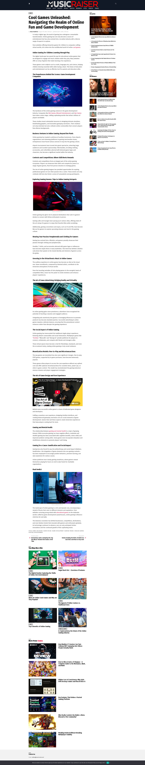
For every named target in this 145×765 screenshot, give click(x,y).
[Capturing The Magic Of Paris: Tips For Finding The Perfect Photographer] (93, 131)
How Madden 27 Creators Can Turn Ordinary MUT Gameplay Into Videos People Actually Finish (70, 646)
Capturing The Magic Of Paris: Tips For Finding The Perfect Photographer (107, 130)
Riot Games (52, 113)
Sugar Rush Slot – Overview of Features (71, 570)
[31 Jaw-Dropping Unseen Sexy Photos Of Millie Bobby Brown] (93, 149)
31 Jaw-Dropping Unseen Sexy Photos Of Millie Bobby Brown (107, 148)
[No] (110, 762)
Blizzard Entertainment (63, 113)
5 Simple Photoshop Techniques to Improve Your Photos (106, 136)
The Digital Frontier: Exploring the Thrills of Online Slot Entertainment (42, 574)
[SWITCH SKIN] (29, 3)
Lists (54, 8)
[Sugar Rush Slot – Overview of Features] (72, 558)
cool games (76, 47)
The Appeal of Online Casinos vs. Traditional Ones (69, 604)
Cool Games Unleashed (36, 531)
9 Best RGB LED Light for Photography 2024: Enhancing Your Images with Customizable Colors (107, 125)
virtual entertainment (36, 532)
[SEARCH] (115, 3)
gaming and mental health (57, 431)
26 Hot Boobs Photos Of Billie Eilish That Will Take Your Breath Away (106, 100)
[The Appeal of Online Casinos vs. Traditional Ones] (72, 588)
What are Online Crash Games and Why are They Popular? (43, 599)
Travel (97, 8)
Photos (59, 8)
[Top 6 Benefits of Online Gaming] (43, 615)
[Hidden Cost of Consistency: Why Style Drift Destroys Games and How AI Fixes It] (42, 686)
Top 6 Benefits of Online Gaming (39, 626)
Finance (60, 628)
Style (85, 8)
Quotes (72, 8)
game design (47, 531)
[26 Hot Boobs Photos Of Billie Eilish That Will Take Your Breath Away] (103, 25)
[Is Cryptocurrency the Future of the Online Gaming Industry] (72, 617)
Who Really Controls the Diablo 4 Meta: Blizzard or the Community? (71, 716)
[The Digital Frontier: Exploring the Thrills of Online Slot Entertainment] (43, 560)
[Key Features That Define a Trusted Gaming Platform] (42, 704)
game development (58, 531)
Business (79, 8)
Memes (66, 8)
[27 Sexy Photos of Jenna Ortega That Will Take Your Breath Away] (103, 88)
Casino (30, 571)
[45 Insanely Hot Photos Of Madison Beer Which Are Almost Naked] (93, 114)
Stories (48, 8)
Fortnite (35, 338)
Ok (107, 762)
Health (91, 8)
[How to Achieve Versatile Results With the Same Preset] (93, 120)
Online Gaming (79, 531)
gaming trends (69, 531)
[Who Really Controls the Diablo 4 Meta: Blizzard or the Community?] (42, 722)
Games (30, 624)
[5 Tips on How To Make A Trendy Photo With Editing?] (93, 143)
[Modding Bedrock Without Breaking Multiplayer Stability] (42, 739)
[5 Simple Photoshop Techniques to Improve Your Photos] (93, 137)
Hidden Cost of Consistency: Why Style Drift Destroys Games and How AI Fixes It (71, 680)
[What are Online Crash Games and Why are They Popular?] (43, 586)
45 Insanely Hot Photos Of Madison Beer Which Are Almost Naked (106, 113)
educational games (62, 512)
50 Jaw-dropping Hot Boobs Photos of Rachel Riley (103, 67)
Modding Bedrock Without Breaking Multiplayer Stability (70, 734)
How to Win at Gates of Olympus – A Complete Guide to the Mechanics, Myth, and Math (71, 664)
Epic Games (77, 113)
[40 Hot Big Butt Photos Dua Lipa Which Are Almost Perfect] (93, 107)
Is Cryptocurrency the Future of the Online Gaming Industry (72, 632)
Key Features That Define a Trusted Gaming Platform (70, 698)
